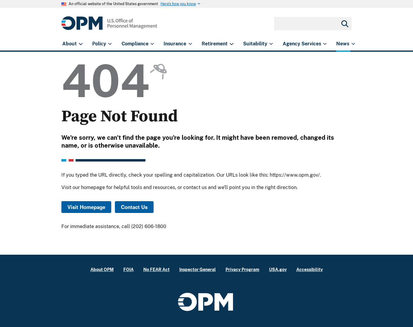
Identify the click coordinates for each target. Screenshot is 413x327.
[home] (109, 26)
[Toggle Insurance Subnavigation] (190, 43)
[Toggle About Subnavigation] (80, 43)
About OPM (102, 269)
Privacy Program (242, 269)
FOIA (128, 269)
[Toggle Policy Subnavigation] (110, 43)
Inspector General (197, 269)
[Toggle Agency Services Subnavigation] (325, 43)
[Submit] (344, 23)
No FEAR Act (156, 269)
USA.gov (278, 269)
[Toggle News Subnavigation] (353, 43)
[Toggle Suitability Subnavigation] (271, 43)
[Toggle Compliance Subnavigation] (152, 43)
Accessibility (309, 269)
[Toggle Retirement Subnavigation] (231, 43)
